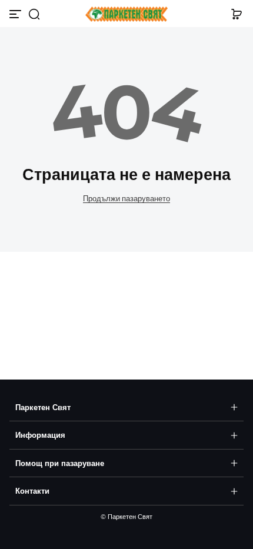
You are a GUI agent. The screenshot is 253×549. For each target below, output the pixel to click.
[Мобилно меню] (16, 14)
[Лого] (126, 14)
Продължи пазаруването (126, 198)
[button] (34, 14)
